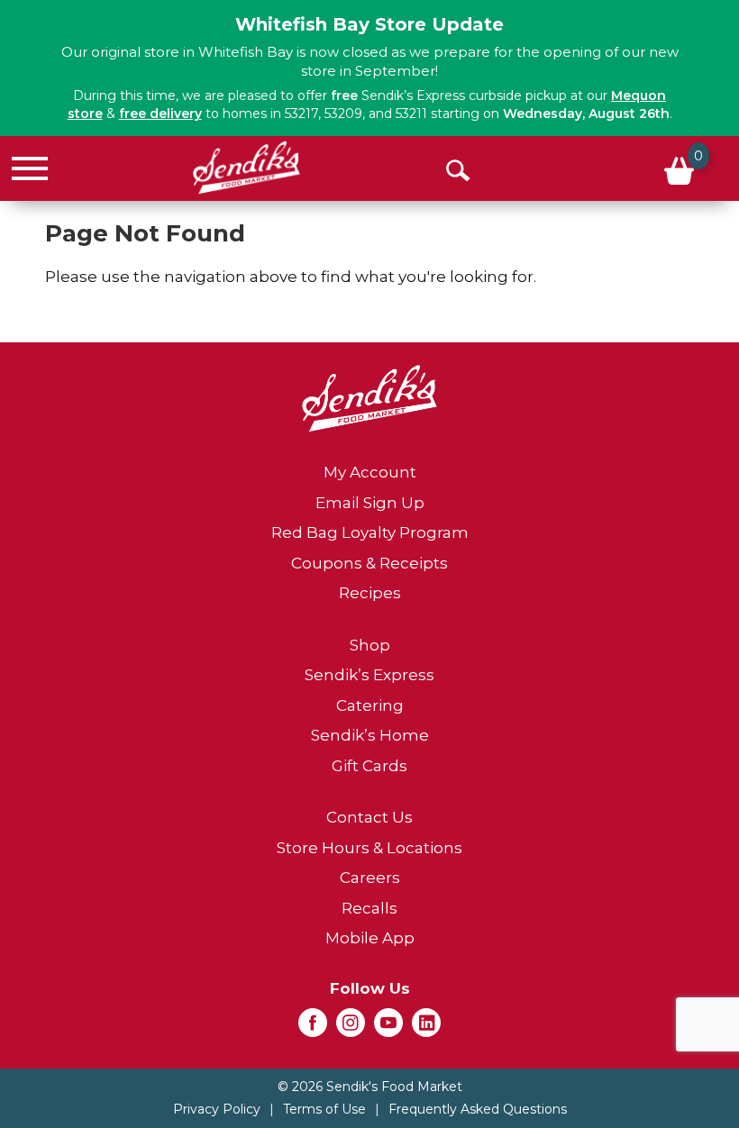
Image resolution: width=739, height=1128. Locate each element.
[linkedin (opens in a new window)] (426, 1028)
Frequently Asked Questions (477, 1109)
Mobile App (370, 938)
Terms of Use (324, 1109)
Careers (370, 878)
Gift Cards (369, 766)
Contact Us (369, 817)
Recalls (369, 908)
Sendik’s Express (369, 675)
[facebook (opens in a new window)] (312, 1028)
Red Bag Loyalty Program (370, 532)
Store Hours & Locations (369, 848)
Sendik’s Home (370, 735)
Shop (370, 645)
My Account (370, 472)
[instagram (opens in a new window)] (350, 1028)
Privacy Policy (216, 1109)
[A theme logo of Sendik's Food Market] (246, 168)
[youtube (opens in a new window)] (388, 1028)
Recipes (370, 593)
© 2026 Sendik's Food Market (370, 1086)
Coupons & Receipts (369, 563)
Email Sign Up (369, 503)
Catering (370, 705)
